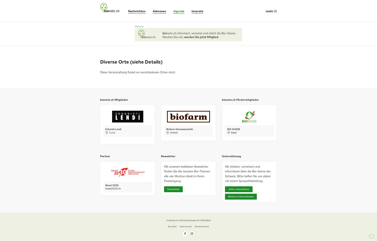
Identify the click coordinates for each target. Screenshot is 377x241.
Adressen (159, 11)
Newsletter (173, 189)
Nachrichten (136, 11)
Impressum (186, 226)
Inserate (197, 11)
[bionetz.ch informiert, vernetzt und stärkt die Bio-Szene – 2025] (188, 34)
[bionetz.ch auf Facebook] (185, 233)
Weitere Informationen (241, 196)
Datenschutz (202, 226)
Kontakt (172, 226)
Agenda (178, 11)
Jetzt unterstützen (238, 189)
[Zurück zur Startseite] (111, 7)
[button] (271, 11)
